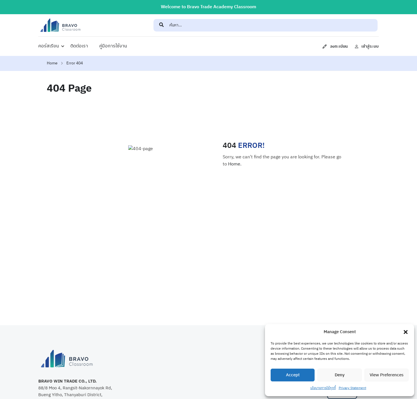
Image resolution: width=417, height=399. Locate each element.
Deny (340, 375)
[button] (405, 332)
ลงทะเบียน (339, 46)
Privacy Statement (352, 388)
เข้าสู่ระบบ (370, 46)
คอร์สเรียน (48, 46)
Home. (234, 164)
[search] (161, 25)
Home (52, 63)
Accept (293, 375)
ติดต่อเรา (79, 46)
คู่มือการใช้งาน (113, 46)
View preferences (386, 375)
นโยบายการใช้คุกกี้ (323, 388)
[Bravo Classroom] (60, 25)
